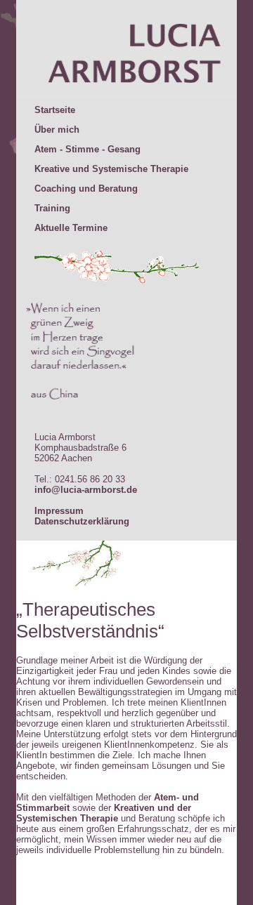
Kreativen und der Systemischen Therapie (103, 813)
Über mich (56, 129)
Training (52, 208)
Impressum (59, 511)
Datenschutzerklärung (81, 521)
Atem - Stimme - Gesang (87, 149)
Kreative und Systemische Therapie (111, 169)
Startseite (54, 110)
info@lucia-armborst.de (85, 489)
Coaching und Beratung (86, 188)
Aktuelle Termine (71, 228)
